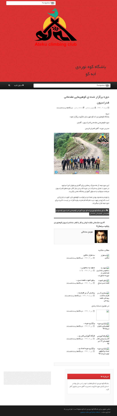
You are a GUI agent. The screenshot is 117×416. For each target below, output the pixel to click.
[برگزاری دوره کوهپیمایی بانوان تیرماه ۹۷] (102, 327)
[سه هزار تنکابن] (102, 259)
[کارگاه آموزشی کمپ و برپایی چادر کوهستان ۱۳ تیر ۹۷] (102, 340)
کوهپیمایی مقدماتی (96, 213)
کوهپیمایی (106, 213)
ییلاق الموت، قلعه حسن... (85, 280)
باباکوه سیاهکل (103, 226)
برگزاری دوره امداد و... (86, 348)
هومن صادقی (90, 108)
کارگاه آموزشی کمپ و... (86, 335)
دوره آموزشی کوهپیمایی (77, 210)
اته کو (104, 210)
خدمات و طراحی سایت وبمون (90, 412)
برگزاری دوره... (89, 323)
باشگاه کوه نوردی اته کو (93, 210)
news (80, 108)
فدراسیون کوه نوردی (62, 210)
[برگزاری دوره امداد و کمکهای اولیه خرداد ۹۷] (102, 352)
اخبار (75, 108)
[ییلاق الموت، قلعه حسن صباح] (102, 284)
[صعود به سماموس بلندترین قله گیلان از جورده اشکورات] (102, 272)
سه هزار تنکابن (89, 255)
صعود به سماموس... (87, 267)
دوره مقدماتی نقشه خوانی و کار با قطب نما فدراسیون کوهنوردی (78, 222)
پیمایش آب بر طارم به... (86, 292)
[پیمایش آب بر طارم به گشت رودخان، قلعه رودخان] (102, 297)
